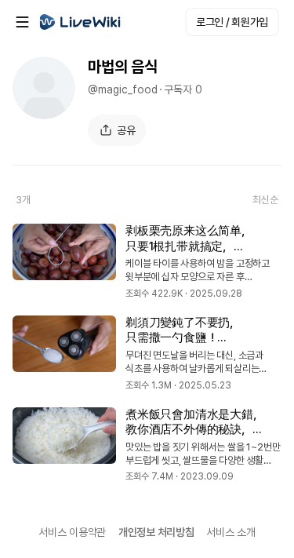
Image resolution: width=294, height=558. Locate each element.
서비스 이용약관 (72, 532)
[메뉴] (22, 22)
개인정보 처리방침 (156, 532)
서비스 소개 (230, 532)
